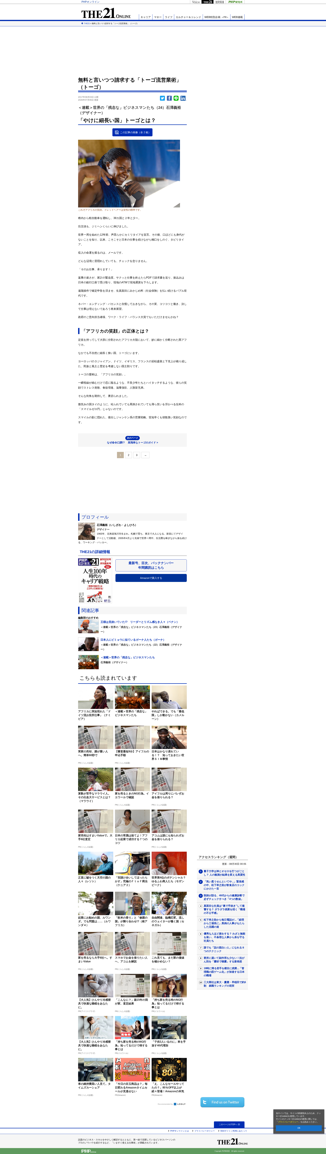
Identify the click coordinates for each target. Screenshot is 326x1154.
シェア (169, 98)
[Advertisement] (163, 51)
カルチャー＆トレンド (188, 17)
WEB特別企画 (216, 17)
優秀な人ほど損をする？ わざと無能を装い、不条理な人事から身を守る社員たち (224, 937)
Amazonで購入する (151, 577)
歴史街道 (219, 2)
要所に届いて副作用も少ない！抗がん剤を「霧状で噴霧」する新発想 (224, 959)
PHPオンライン (90, 1)
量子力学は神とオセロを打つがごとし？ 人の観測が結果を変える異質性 (224, 873)
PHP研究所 (235, 2)
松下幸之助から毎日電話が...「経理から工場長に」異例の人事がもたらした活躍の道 (224, 923)
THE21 (207, 2)
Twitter (162, 98)
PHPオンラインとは (179, 1131)
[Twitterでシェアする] (222, 1102)
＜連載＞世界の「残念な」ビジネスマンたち (128, 657)
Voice (195, 2)
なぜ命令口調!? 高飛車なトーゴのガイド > (132, 440)
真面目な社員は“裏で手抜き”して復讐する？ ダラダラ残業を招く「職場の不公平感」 (224, 909)
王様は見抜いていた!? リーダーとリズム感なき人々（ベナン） (140, 621)
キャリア (146, 17)
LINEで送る (176, 98)
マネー (158, 17)
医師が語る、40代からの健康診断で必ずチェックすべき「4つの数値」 (224, 897)
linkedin (183, 98)
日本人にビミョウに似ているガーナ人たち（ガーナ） (133, 639)
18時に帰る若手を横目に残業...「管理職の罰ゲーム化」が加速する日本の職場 (224, 972)
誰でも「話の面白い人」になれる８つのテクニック (224, 949)
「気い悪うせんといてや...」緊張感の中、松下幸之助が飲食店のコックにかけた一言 (224, 885)
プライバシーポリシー (288, 1122)
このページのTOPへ (228, 1124)
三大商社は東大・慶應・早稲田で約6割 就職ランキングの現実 (225, 984)
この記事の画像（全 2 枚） (135, 132)
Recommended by (165, 1104)
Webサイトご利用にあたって (233, 1131)
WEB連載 (237, 17)
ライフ (169, 17)
